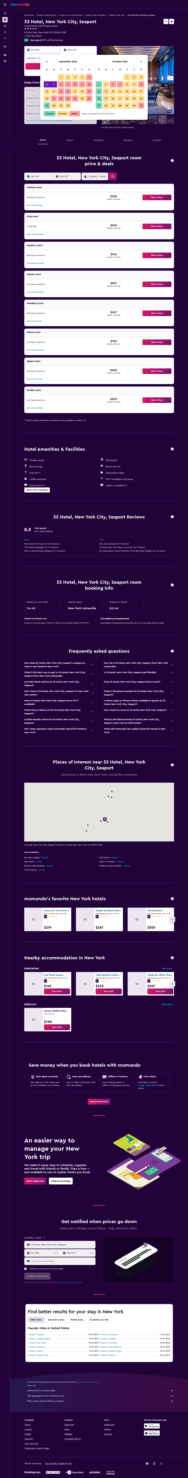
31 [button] (141, 105)
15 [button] (61, 91)
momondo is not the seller (41, 1390)
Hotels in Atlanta (107, 1355)
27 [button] (47, 105)
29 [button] (61, 105)
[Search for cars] (5, 26)
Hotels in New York (116, 15)
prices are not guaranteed (87, 1382)
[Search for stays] (5, 20)
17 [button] (75, 91)
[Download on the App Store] (152, 1433)
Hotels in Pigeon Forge (110, 1351)
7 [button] (53, 84)
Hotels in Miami (35, 1351)
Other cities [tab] (36, 1320)
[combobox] (62, 1245)
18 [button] (82, 91)
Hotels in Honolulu (108, 1343)
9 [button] (68, 84)
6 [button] (47, 84)
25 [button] (82, 98)
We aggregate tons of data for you (45, 1396)
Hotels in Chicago (36, 1347)
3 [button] (75, 77)
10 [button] (75, 84)
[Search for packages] (5, 32)
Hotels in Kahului (36, 1335)
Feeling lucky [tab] (76, 1320)
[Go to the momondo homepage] (20, 4)
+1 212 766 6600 (32, 36)
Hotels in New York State (95, 15)
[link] (57, 991)
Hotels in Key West (37, 1343)
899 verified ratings (52, 40)
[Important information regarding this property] (172, 585)
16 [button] (68, 91)
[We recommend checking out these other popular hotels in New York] (172, 899)
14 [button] (54, 91)
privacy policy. (76, 1282)
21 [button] (54, 98)
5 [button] (89, 77)
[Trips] (5, 47)
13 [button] (47, 91)
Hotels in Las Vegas (109, 1335)
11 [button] (82, 84)
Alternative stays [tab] (56, 1320)
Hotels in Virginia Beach (39, 1339)
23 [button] (68, 98)
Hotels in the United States (71, 15)
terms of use (62, 1282)
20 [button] (47, 98)
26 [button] (89, 98)
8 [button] (61, 84)
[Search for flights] (5, 13)
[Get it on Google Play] (152, 1426)
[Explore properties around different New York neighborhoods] (172, 958)
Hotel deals (28, 15)
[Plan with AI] (5, 38)
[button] (5, 4)
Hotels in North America (46, 15)
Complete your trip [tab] (99, 1320)
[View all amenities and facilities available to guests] (172, 449)
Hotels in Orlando (108, 1339)
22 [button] (61, 98)
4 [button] (82, 77)
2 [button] (68, 77)
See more (167, 968)
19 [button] (89, 91)
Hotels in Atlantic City (38, 1355)
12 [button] (89, 84)
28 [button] (54, 105)
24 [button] (75, 98)
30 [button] (68, 105)
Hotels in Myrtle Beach (110, 1347)
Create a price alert (147, 1085)
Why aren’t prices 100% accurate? (45, 1401)
